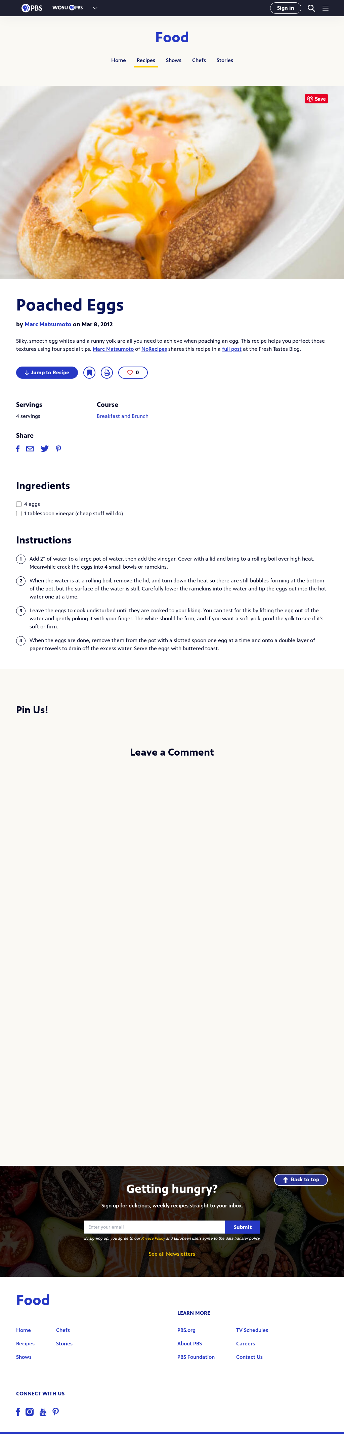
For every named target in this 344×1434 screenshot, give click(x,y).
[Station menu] (95, 8)
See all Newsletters (172, 1254)
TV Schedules (252, 1330)
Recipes (146, 60)
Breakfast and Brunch (122, 416)
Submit (243, 1227)
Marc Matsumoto (48, 324)
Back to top (305, 1179)
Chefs (199, 60)
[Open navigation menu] (325, 8)
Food (172, 37)
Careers (245, 1343)
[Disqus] (172, 854)
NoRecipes (154, 349)
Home (118, 60)
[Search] (311, 8)
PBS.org (186, 1330)
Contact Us (249, 1357)
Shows (173, 60)
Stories (225, 60)
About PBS (189, 1343)
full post (232, 349)
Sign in (285, 8)
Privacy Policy (153, 1238)
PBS (32, 8)
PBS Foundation (196, 1357)
